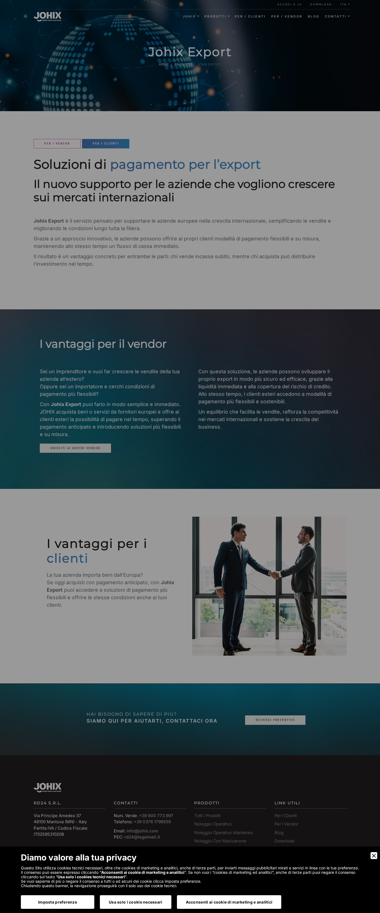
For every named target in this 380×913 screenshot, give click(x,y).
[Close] (374, 855)
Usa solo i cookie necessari (135, 902)
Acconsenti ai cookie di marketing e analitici (229, 902)
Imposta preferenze (57, 902)
